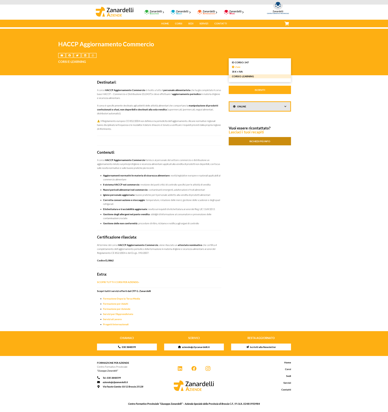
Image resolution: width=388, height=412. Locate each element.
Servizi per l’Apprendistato (118, 314)
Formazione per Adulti (115, 303)
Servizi (287, 382)
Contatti (286, 389)
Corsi (288, 369)
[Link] (115, 12)
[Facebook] (194, 368)
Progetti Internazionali (116, 324)
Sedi (288, 375)
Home (287, 362)
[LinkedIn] (180, 368)
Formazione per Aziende (116, 308)
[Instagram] (208, 368)
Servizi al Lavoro (112, 319)
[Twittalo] (77, 55)
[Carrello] (286, 23)
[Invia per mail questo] (61, 55)
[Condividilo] (69, 55)
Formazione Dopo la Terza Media (121, 298)
